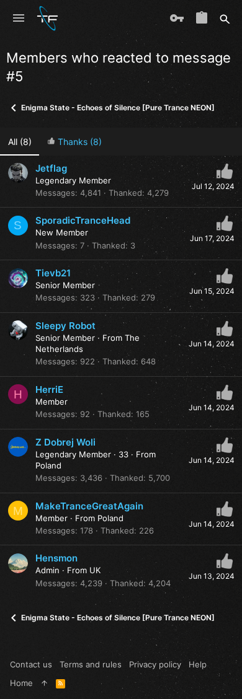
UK (95, 570)
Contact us (31, 664)
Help (198, 664)
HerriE (49, 389)
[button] (18, 18)
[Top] (44, 683)
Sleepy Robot (65, 326)
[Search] (225, 19)
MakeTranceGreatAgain (89, 506)
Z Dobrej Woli (65, 442)
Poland (48, 465)
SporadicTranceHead (82, 220)
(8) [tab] (20, 141)
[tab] (74, 142)
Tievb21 (53, 273)
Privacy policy (155, 664)
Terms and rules (91, 664)
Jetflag (51, 168)
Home (21, 683)
